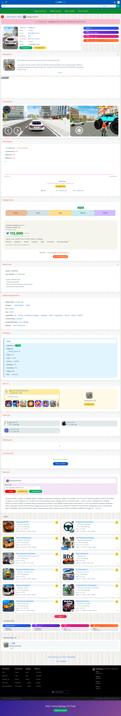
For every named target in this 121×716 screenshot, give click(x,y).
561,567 (85, 11)
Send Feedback (7, 686)
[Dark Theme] (115, 2)
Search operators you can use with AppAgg (61, 657)
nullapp (8, 341)
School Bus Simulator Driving (25, 569)
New (27, 672)
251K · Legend (32, 547)
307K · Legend (32, 531)
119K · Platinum (31, 594)
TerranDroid (27, 540)
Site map (5, 683)
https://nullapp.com (19, 325)
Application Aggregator (111, 669)
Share (11, 491)
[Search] (118, 6)
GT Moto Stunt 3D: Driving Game (86, 585)
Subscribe (15, 374)
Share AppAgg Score (60, 256)
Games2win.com (28, 572)
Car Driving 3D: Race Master (25, 601)
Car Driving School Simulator (85, 538)
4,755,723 (42, 11)
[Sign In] (118, 2)
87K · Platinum (31, 610)
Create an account (60, 710)
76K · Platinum (91, 531)
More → (61, 616)
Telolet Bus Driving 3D (23, 585)
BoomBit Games (88, 540)
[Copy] (117, 54)
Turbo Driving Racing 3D (23, 538)
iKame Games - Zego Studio (91, 587)
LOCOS (25, 587)
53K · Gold (90, 563)
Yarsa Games (87, 524)
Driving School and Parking (84, 522)
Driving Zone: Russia (82, 601)
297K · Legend (92, 547)
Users (17, 672)
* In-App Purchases (22, 148)
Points (17, 679)
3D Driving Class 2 (82, 569)
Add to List (40, 48)
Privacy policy (13, 698)
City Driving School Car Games (25, 553)
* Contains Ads (10, 148)
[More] (57, 531)
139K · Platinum (92, 610)
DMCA (19, 698)
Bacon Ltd (26, 603)
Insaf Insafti (16, 429)
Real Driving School (82, 553)
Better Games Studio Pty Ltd (31, 556)
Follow (18, 345)
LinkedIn (38, 676)
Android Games (13, 351)
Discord (38, 686)
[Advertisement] (52, 87)
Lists (16, 676)
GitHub (38, 679)
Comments (18, 686)
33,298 (71, 11)
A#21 (16, 422)
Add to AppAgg (61, 661)
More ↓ (60, 72)
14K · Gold (30, 563)
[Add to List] (56, 522)
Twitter (38, 683)
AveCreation (87, 603)
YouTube (38, 672)
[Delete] (15, 638)
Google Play (25, 48)
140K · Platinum (31, 578)
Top (27, 676)
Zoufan (73, 422)
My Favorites (12, 397)
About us (5, 676)
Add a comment (35, 38)
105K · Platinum (91, 594)
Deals (27, 679)
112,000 (34, 33)
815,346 (58, 11)
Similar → (89, 28)
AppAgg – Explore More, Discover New (109, 698)
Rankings (18, 683)
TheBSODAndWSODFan (22, 391)
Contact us (5, 679)
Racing (18, 524)
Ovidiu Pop (26, 524)
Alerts (29, 683)
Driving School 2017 (22, 522)
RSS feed (98, 508)
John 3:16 (86, 572)
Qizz (85, 556)
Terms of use (5, 698)
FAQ (3, 672)
